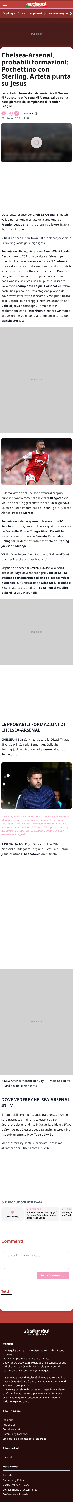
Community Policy (13, 1480)
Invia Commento (52, 1275)
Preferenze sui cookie (15, 1494)
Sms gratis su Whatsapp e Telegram (24, 1438)
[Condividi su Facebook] (10, 113)
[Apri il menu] (5, 4)
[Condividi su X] (16, 113)
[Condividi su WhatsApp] (3, 113)
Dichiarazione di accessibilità (20, 1489)
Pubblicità (9, 1424)
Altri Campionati (32, 13)
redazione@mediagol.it (36, 1370)
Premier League (58, 13)
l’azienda (8, 1419)
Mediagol (9, 13)
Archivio (7, 1475)
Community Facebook (15, 1434)
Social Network (11, 1429)
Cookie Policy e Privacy (16, 1484)
